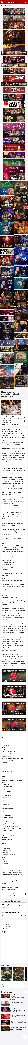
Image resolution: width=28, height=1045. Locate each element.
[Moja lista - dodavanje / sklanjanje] (24, 421)
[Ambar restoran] (21, 205)
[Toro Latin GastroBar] (21, 198)
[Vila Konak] (14, 118)
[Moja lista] (24, 417)
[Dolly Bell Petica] (7, 370)
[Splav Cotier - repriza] (7, 297)
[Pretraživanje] (22, 2)
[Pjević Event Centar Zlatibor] (14, 104)
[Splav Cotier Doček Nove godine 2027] (18, 974)
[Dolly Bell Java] (21, 357)
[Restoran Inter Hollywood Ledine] (7, 260)
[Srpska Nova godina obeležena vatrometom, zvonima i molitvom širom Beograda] (5, 1028)
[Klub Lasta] (21, 227)
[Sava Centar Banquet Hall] (14, 53)
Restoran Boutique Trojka (4, 984)
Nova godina (17, 895)
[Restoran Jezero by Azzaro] (14, 11)
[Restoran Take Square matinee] (21, 335)
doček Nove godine (15, 437)
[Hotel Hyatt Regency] (21, 187)
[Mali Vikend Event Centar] (7, 251)
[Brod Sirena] (21, 341)
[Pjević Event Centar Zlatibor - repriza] (14, 155)
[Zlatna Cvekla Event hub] (7, 215)
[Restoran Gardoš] (21, 381)
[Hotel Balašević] (14, 78)
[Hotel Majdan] (21, 240)
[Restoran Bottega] (21, 317)
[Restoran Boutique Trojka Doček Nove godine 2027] (6, 974)
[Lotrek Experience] (7, 349)
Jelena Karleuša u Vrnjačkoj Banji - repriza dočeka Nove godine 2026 (17, 1010)
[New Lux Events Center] (7, 312)
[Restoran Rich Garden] (14, 84)
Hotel (4, 430)
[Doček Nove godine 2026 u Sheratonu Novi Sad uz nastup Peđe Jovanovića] (5, 1022)
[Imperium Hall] (14, 90)
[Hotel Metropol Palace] (14, 97)
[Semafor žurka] (7, 202)
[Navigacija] (25, 2)
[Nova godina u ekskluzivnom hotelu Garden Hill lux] (11, 407)
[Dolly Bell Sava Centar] (21, 369)
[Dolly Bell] (7, 382)
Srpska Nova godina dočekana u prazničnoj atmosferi (18, 1028)
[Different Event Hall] (7, 331)
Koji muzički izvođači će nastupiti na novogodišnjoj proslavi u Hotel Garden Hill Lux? (12, 906)
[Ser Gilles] (14, 47)
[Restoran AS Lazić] (7, 306)
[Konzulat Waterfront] (7, 324)
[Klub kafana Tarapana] (21, 311)
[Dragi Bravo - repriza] (7, 285)
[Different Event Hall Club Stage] (7, 337)
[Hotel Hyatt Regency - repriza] (7, 242)
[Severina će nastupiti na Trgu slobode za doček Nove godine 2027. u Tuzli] (5, 1004)
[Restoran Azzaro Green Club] (14, 111)
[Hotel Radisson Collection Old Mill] (14, 169)
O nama (24, 895)
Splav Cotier (17, 983)
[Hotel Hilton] (7, 191)
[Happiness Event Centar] (14, 147)
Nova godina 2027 (10, 2)
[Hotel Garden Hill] (14, 25)
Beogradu (16, 435)
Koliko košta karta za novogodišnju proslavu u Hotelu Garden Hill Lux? (11, 911)
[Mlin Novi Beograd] (14, 36)
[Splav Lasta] (7, 228)
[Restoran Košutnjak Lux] (14, 71)
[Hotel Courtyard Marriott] (14, 162)
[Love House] (14, 176)
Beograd (14, 431)
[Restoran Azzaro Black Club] (14, 133)
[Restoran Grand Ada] (14, 59)
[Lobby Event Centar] (21, 326)
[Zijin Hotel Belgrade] (7, 272)
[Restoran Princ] (14, 126)
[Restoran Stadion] (21, 304)
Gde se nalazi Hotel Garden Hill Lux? (12, 915)
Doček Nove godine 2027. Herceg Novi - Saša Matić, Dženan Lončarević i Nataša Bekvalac (17, 997)
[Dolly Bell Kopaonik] (7, 358)
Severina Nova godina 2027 (17, 1002)
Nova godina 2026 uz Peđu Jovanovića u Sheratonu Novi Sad (18, 1023)
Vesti (25, 992)
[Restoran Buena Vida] (14, 65)
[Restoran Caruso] (7, 343)
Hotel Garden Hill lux (9, 417)
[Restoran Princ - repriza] (14, 18)
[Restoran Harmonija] (14, 140)
